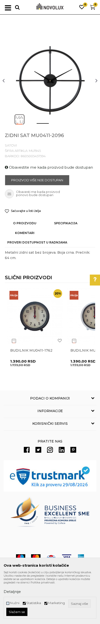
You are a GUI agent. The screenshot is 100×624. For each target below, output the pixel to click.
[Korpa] (93, 8)
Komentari (24, 233)
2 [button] (53, 125)
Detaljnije (12, 591)
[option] (50, 80)
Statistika (33, 603)
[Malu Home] (19, 119)
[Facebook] (27, 450)
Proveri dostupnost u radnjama (37, 242)
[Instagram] (50, 450)
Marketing (56, 603)
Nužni (14, 603)
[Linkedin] (62, 450)
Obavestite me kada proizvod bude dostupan (50, 167)
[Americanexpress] (80, 557)
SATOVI (11, 145)
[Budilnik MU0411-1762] (35, 316)
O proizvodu (24, 223)
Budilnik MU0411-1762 (31, 350)
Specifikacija (65, 223)
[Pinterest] (73, 450)
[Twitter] (38, 450)
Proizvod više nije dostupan (37, 180)
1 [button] (39, 125)
